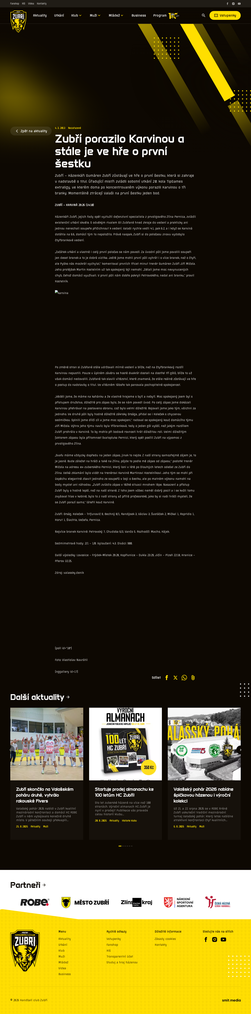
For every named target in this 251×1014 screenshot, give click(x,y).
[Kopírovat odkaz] (193, 678)
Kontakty (41, 3)
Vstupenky (228, 15)
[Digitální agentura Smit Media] (231, 1000)
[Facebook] (227, 3)
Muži (93, 15)
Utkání (59, 15)
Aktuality (40, 15)
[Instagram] (233, 3)
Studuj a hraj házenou (122, 962)
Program (160, 15)
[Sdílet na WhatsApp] (184, 678)
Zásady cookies (165, 939)
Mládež (114, 15)
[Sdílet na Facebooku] (167, 678)
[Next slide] (240, 749)
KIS (23, 3)
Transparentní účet (120, 956)
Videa (31, 3)
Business (139, 15)
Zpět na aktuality (34, 131)
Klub (74, 15)
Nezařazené (74, 128)
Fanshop (14, 3)
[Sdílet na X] (175, 678)
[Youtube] (239, 3)
